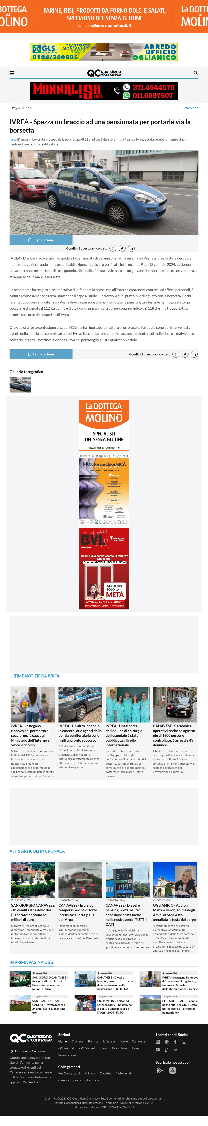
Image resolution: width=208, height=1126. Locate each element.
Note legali (124, 1083)
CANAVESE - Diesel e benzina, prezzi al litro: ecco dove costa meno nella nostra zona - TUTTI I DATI (126, 925)
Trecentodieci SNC (95, 1117)
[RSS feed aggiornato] (158, 1051)
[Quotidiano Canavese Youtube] (158, 1059)
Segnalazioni (67, 1065)
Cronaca (191, 108)
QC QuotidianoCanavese (83, 1108)
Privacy (90, 1083)
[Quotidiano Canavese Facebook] (175, 1051)
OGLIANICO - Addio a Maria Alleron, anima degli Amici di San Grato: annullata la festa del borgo (174, 922)
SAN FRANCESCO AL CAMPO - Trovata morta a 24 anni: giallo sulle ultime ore (48, 1016)
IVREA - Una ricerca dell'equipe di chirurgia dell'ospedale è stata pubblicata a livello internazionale (124, 745)
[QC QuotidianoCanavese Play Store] (160, 1081)
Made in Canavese (132, 1051)
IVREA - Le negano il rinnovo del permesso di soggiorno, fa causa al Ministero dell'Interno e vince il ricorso (30, 745)
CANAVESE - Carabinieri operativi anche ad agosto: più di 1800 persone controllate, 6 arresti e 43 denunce (174, 745)
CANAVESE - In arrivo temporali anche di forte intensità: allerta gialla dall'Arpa (77, 922)
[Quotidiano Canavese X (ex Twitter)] (167, 1051)
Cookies (105, 1083)
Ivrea (13, 139)
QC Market (87, 1058)
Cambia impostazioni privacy (78, 1090)
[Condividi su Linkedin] (131, 248)
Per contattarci (69, 1083)
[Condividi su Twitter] (122, 248)
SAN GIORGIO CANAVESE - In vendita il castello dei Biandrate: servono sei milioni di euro (33, 922)
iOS (23, 1092)
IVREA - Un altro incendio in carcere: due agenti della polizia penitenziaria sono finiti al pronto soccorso (80, 743)
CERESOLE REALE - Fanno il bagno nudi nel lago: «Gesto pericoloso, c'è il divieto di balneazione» (180, 1016)
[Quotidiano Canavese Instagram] (184, 1051)
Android (34, 1092)
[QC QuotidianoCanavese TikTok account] (167, 1059)
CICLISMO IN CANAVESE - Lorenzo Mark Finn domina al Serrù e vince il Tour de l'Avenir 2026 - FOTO (114, 1016)
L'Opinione (119, 1058)
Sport (103, 1058)
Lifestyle (109, 1051)
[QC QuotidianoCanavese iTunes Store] (173, 1081)
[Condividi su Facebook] (112, 248)
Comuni (137, 1058)
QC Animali (66, 1058)
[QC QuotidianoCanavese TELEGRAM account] (175, 1059)
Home (62, 1051)
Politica (93, 1051)
